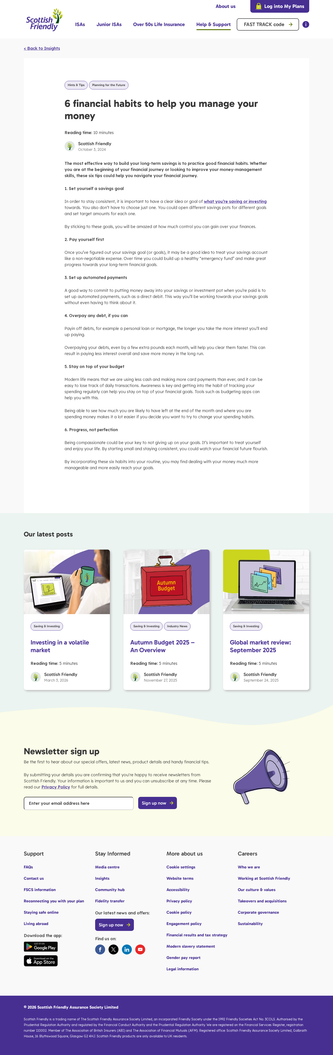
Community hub (110, 889)
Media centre (107, 867)
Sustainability (250, 923)
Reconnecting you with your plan (54, 901)
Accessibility (178, 889)
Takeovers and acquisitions (262, 901)
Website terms (179, 878)
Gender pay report (183, 957)
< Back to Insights (42, 48)
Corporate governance (258, 912)
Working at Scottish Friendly (264, 878)
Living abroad (36, 923)
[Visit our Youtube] (140, 949)
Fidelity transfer (110, 901)
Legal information (182, 968)
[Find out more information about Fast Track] (305, 24)
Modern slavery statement (190, 946)
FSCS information (40, 889)
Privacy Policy (55, 787)
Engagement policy (184, 923)
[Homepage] (44, 33)
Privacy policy (179, 901)
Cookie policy (179, 912)
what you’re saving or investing (235, 201)
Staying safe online (41, 912)
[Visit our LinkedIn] (127, 949)
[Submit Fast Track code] (290, 24)
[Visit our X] (113, 949)
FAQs (28, 867)
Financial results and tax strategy (196, 934)
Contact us (34, 878)
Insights (102, 878)
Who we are (249, 867)
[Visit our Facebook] (100, 949)
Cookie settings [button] (180, 867)
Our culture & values (256, 889)
